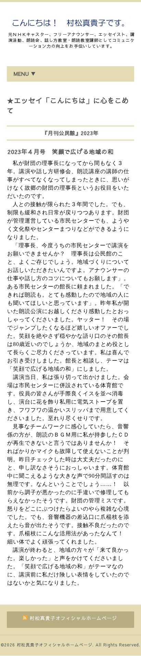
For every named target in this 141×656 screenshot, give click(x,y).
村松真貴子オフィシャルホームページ (54, 644)
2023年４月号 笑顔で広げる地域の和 (61, 151)
